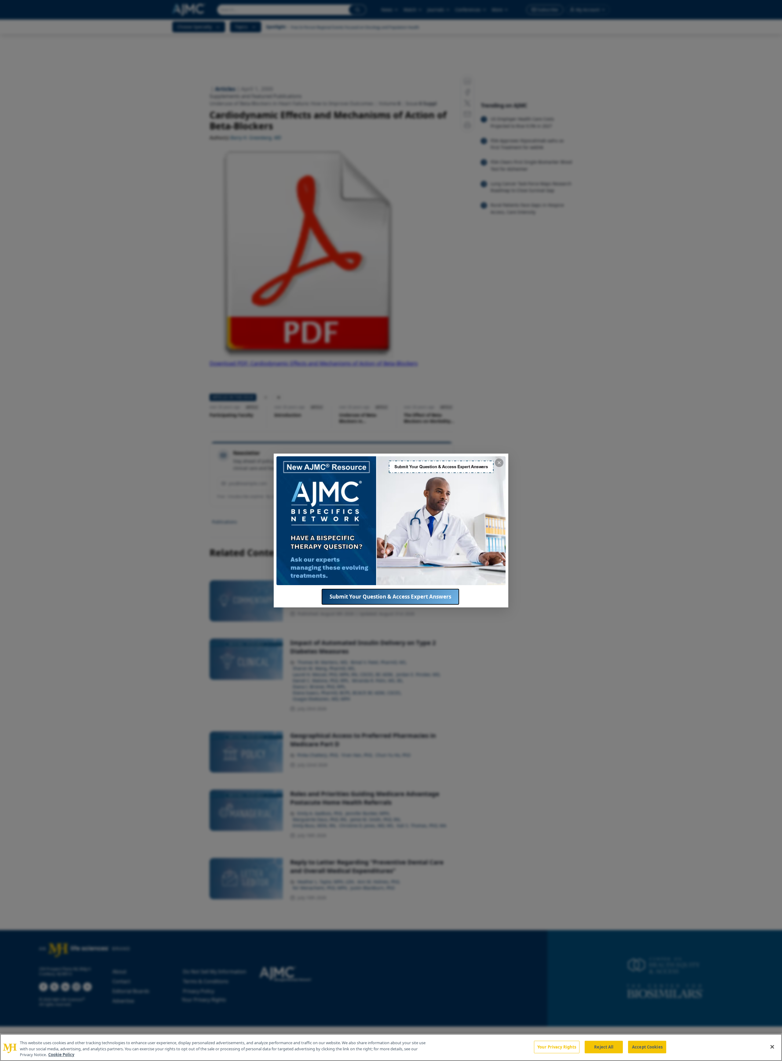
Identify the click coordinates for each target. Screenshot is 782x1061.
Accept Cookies (647, 1046)
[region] (391, 1047)
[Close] (772, 1046)
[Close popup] (499, 462)
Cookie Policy (61, 1054)
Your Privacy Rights (556, 1046)
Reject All (603, 1046)
